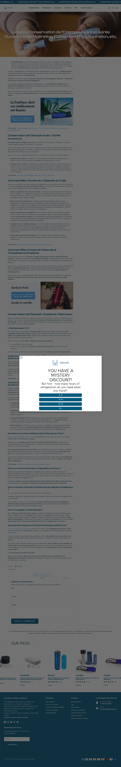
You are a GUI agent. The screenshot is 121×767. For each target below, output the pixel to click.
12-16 (60, 399)
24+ (60, 408)
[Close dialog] (21, 357)
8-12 (60, 395)
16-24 (60, 404)
